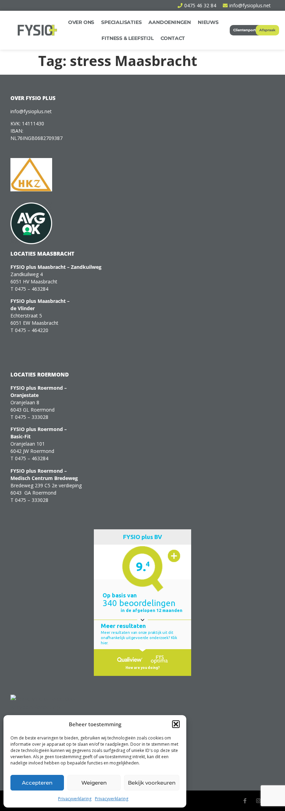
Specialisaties (121, 22)
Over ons (81, 22)
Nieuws (208, 22)
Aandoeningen (169, 22)
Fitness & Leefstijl (127, 38)
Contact (173, 38)
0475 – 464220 (31, 330)
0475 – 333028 (31, 417)
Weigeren (94, 782)
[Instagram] (258, 800)
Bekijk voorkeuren (152, 782)
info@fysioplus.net (31, 111)
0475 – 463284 (31, 288)
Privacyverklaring (74, 799)
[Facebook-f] (244, 800)
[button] (175, 724)
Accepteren (37, 782)
